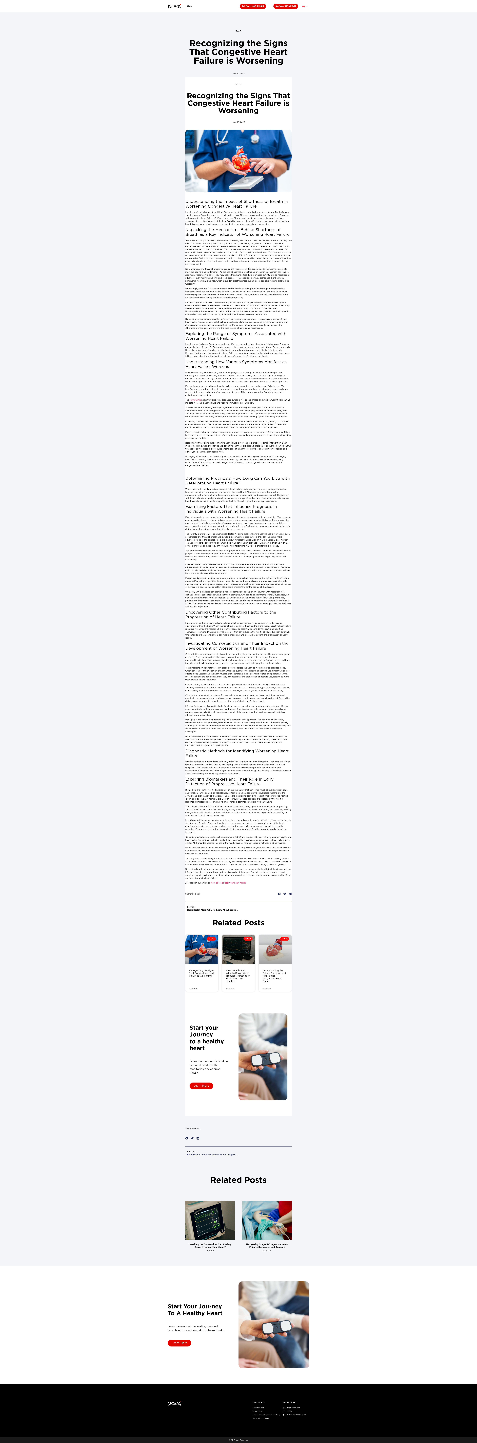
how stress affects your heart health (228, 883)
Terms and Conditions (261, 1418)
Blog (189, 6)
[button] (279, 894)
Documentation (258, 1407)
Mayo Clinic (195, 400)
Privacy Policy (258, 1411)
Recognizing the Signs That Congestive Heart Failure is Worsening (201, 973)
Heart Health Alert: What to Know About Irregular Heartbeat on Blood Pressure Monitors (238, 976)
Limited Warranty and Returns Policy (266, 1415)
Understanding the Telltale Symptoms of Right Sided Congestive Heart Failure (274, 976)
